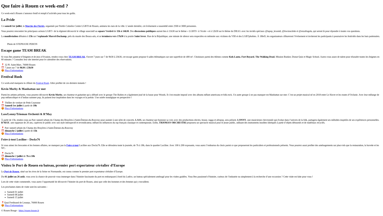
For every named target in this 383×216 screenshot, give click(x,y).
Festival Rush (42, 83)
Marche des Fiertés (34, 26)
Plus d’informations (14, 70)
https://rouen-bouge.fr (29, 210)
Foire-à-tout (72, 145)
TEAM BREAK (77, 57)
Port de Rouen (11, 171)
